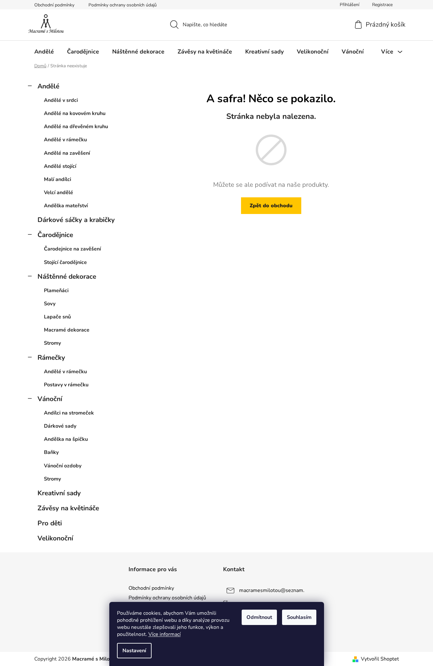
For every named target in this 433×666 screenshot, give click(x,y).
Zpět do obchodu (271, 205)
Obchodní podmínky (54, 5)
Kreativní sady (59, 493)
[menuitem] (44, 51)
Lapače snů (57, 316)
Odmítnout (259, 617)
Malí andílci (57, 179)
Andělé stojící (60, 166)
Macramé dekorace (66, 329)
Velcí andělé (58, 192)
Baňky (51, 452)
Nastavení (134, 650)
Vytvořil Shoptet (380, 658)
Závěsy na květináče (68, 508)
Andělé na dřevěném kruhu (76, 126)
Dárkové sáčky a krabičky (76, 219)
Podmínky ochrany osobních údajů (122, 5)
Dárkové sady (60, 426)
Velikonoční (55, 538)
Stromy (52, 343)
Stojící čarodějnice (65, 262)
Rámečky (51, 357)
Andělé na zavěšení (67, 153)
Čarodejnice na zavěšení (72, 248)
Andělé (48, 86)
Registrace (382, 5)
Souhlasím (299, 617)
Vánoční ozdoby (62, 465)
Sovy (49, 303)
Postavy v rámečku (66, 384)
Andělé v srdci (61, 100)
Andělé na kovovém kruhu (74, 113)
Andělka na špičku (66, 439)
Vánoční (49, 398)
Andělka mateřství (66, 205)
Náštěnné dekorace (66, 276)
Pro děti (49, 523)
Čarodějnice (55, 234)
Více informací (164, 634)
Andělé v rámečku (65, 139)
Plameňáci (56, 290)
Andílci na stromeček (69, 412)
